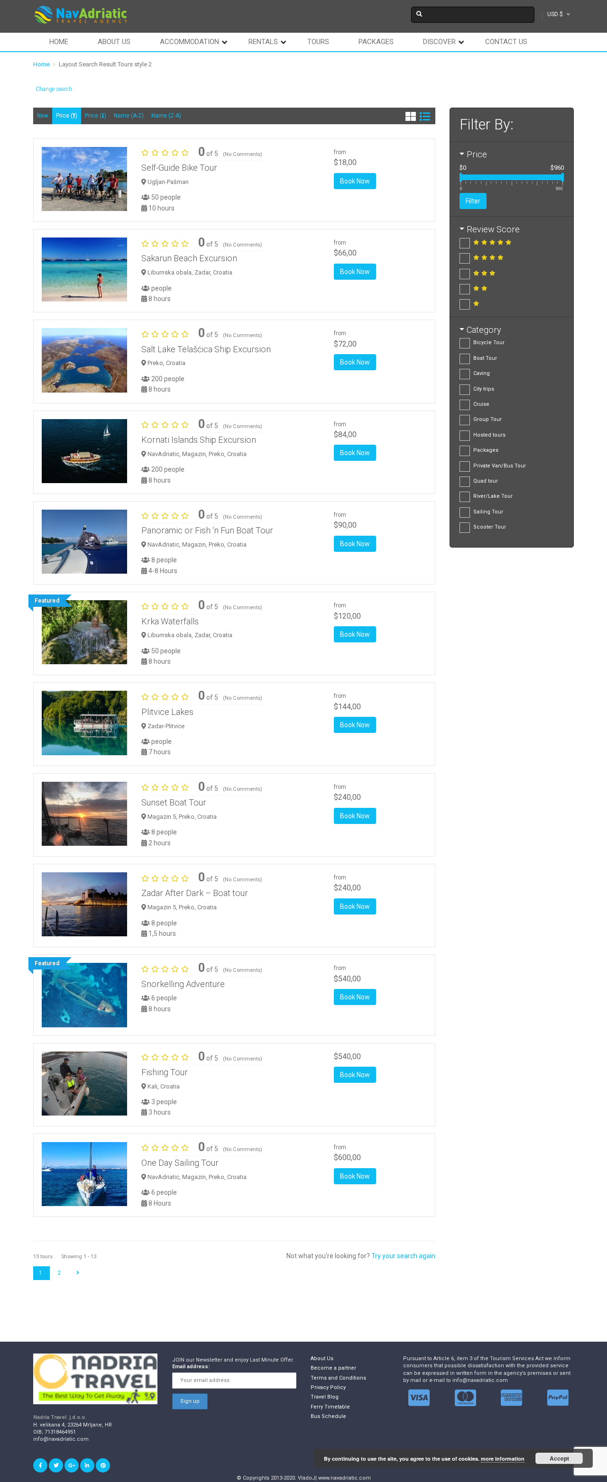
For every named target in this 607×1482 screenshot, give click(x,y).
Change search (54, 89)
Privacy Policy (328, 1387)
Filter (473, 201)
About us (114, 41)
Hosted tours (489, 435)
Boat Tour (485, 358)
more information (502, 1458)
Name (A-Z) (129, 115)
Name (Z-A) (166, 115)
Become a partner (333, 1368)
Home (58, 41)
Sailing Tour (488, 512)
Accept (559, 1458)
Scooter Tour (489, 527)
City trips (483, 389)
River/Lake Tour (493, 496)
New (42, 115)
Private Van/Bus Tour (499, 466)
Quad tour (485, 481)
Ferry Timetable (330, 1407)
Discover (439, 41)
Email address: (191, 1366)
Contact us (506, 41)
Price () (66, 115)
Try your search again (403, 1256)
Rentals (263, 41)
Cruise (481, 404)
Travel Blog (325, 1397)
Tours (318, 41)
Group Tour (487, 419)
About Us (322, 1358)
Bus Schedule (328, 1416)
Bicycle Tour (489, 342)
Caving (481, 373)
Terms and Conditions (338, 1378)
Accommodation (189, 41)
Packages (376, 41)
